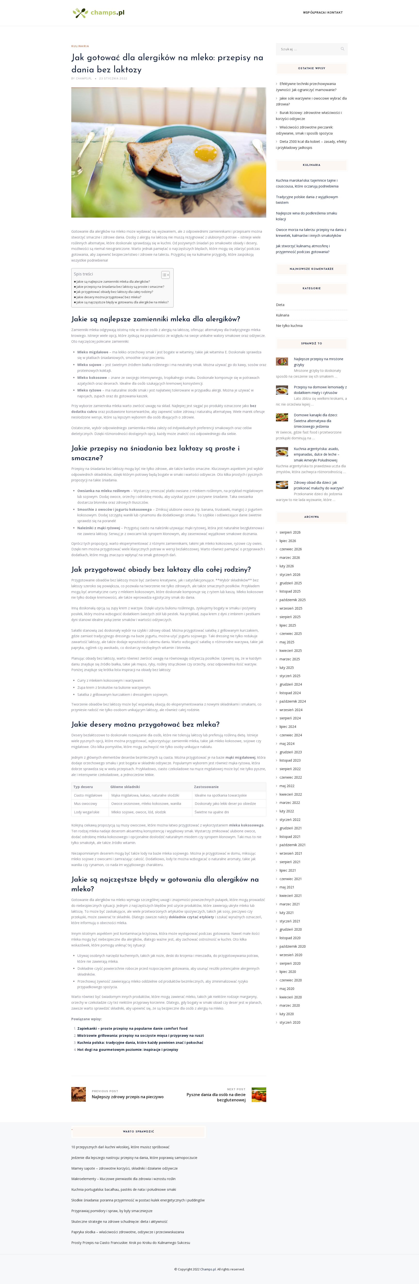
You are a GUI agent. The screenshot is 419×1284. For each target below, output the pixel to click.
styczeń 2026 (290, 574)
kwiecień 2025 (291, 650)
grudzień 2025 (291, 583)
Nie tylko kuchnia (289, 325)
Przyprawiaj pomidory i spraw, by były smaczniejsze (112, 1210)
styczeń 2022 (290, 819)
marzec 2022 (290, 802)
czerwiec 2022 (291, 777)
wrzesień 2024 (291, 709)
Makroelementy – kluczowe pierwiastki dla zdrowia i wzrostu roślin (123, 1178)
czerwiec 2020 (291, 980)
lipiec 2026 (288, 540)
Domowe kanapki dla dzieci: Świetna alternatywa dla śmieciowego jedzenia (316, 421)
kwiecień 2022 (291, 794)
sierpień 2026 (290, 532)
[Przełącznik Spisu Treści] (163, 275)
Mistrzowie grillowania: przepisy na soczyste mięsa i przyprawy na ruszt (140, 1035)
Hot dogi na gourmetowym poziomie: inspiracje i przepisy (127, 1049)
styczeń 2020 (290, 1022)
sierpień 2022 (290, 768)
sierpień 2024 (290, 718)
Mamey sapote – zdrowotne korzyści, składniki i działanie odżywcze (124, 1168)
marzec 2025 (290, 659)
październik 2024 (293, 701)
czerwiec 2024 (291, 735)
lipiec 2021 (288, 870)
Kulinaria (80, 46)
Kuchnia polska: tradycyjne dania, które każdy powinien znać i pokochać (140, 1042)
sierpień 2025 (290, 616)
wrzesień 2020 (291, 954)
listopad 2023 (290, 760)
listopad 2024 (290, 692)
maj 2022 (287, 785)
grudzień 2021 (291, 828)
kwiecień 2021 (291, 895)
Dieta (280, 304)
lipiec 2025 (288, 625)
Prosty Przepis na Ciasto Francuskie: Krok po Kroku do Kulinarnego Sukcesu (130, 1242)
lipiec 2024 (288, 726)
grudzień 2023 (291, 752)
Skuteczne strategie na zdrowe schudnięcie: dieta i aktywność (119, 1221)
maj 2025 (287, 642)
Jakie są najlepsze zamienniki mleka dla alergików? (113, 282)
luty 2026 (287, 566)
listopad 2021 (290, 836)
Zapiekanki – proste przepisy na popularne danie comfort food (132, 1028)
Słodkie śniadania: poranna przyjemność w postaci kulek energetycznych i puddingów (138, 1200)
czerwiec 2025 (291, 633)
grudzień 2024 (291, 684)
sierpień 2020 (290, 963)
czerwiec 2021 (291, 878)
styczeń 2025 (290, 675)
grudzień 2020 (291, 929)
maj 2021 (287, 887)
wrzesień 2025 (291, 608)
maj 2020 (287, 988)
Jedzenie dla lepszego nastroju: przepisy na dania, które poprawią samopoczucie (134, 1157)
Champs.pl (208, 1269)
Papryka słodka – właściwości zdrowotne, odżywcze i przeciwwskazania (127, 1232)
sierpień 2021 (290, 861)
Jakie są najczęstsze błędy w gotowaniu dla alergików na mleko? (123, 302)
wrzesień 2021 (291, 853)
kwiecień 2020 (291, 997)
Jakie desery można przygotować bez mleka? (109, 297)
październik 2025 (293, 599)
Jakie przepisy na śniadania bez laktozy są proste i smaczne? (120, 287)
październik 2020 (293, 946)
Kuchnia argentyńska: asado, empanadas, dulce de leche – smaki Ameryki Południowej (316, 454)
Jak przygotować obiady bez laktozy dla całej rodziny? (115, 292)
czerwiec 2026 (291, 549)
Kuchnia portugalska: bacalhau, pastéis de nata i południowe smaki (123, 1189)
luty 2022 (287, 811)
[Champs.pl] (99, 13)
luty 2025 (287, 667)
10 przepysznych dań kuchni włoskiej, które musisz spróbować (120, 1147)
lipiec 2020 (288, 971)
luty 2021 (287, 912)
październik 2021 (293, 844)
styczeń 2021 (290, 921)
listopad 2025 (290, 591)
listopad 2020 (290, 937)
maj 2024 (287, 743)
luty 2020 (287, 1014)
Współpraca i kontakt (323, 13)
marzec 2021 (290, 904)
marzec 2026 (290, 557)
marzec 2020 (290, 1005)
